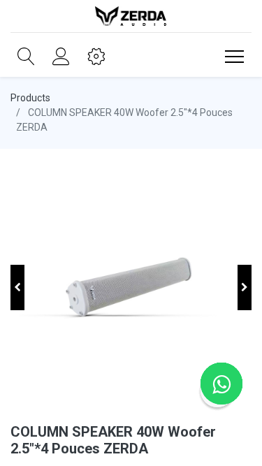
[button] (26, 56)
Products (30, 97)
